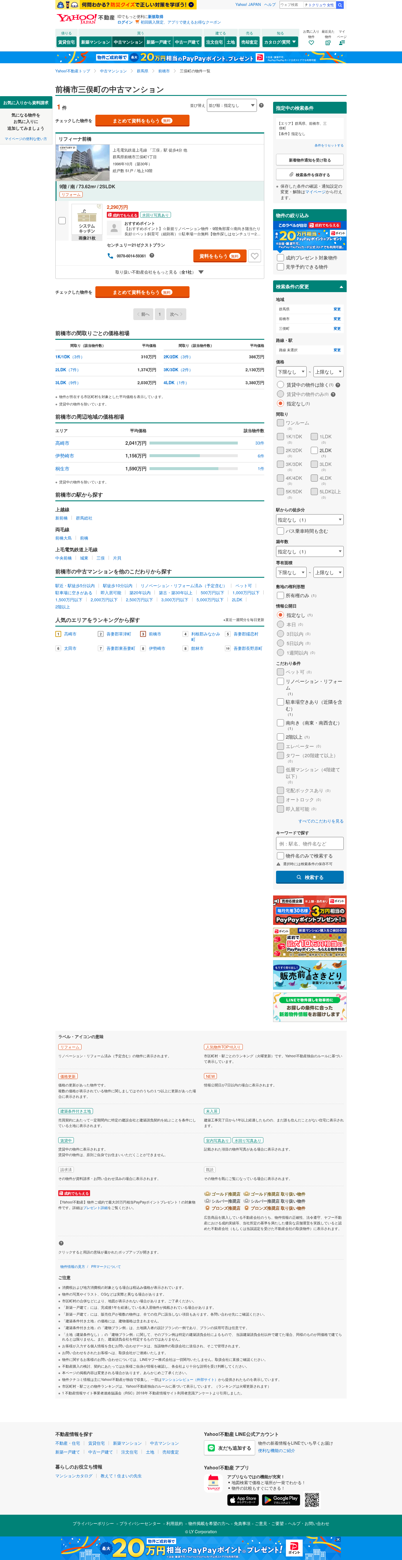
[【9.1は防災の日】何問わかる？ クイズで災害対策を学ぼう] (126, 4)
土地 (231, 42)
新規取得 (155, 16)
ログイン (125, 22)
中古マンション (128, 42)
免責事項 (242, 1523)
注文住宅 (214, 42)
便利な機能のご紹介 (276, 1450)
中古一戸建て (187, 42)
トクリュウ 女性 (321, 4)
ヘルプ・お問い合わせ (308, 1523)
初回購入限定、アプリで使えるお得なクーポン (181, 22)
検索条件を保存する (205, 96)
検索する (314, 877)
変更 (337, 309)
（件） (70, 356)
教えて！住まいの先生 (121, 1476)
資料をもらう (219, 255)
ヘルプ (270, 4)
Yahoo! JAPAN (248, 4)
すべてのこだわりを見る (321, 821)
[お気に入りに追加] (254, 255)
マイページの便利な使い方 (26, 138)
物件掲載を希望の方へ (209, 1523)
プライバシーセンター (140, 1523)
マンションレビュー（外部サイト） (190, 1379)
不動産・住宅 (67, 1443)
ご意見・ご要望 (269, 1523)
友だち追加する (234, 1447)
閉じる (173, 100)
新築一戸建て (159, 42)
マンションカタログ (73, 1476)
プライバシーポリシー (93, 1523)
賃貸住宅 (66, 42)
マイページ (315, 191)
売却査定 (249, 42)
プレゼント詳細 (95, 1207)
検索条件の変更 (292, 286)
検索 (340, 5)
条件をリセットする (329, 145)
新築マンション (95, 42)
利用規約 (174, 1523)
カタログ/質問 (277, 42)
